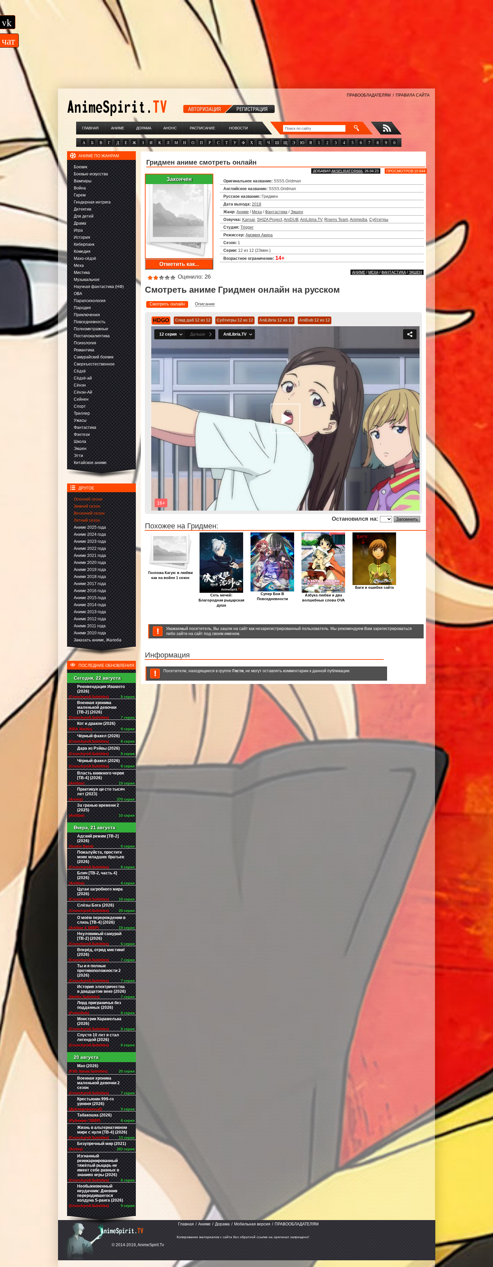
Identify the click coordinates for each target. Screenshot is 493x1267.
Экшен (80, 448)
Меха (79, 265)
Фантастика (85, 427)
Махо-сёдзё (85, 258)
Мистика (82, 272)
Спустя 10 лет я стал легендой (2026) (98, 1037)
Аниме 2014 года (90, 604)
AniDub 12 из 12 (314, 320)
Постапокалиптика (92, 336)
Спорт (80, 406)
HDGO (161, 320)
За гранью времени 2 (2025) (98, 807)
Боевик (80, 167)
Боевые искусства (91, 174)
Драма (80, 223)
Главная (90, 128)
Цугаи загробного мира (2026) (100, 891)
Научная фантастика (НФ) (99, 286)
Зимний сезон (87, 506)
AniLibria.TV (311, 219)
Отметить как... (179, 264)
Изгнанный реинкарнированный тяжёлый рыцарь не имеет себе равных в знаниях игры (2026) (98, 1165)
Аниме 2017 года (90, 583)
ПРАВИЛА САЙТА (413, 95)
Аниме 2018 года (90, 576)
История (82, 237)
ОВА (78, 293)
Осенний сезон (88, 499)
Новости (238, 128)
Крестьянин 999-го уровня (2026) (95, 1101)
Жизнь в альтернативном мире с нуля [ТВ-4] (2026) (102, 1130)
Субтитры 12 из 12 (235, 320)
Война (80, 188)
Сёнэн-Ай (83, 392)
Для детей (84, 216)
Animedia (358, 219)
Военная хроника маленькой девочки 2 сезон (98, 1083)
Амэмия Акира (259, 235)
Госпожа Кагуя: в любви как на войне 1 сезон (170, 575)
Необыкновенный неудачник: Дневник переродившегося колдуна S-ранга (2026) (100, 1193)
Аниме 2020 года (90, 562)
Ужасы (80, 420)
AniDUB (291, 219)
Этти (78, 455)
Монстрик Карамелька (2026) (99, 1021)
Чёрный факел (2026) (98, 736)
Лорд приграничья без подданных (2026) (99, 1005)
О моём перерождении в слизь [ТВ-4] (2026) (101, 920)
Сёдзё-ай (83, 378)
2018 (256, 204)
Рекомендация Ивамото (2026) (101, 689)
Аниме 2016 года (90, 590)
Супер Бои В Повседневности (272, 596)
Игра (78, 230)
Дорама (143, 128)
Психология (85, 343)
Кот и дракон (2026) (96, 723)
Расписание (202, 128)
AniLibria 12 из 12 (276, 320)
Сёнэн (80, 385)
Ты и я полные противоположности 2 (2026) (99, 971)
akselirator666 (347, 171)
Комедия (82, 251)
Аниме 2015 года (90, 597)
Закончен (179, 179)
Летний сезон (87, 520)
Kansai (248, 219)
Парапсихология (90, 300)
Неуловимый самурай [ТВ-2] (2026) (99, 936)
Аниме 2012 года (90, 619)
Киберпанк (84, 244)
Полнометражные (91, 329)
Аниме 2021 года (90, 555)
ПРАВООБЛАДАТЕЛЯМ (369, 95)
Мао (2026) (87, 1065)
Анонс (170, 128)
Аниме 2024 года (90, 534)
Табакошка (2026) (94, 1115)
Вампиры (83, 181)
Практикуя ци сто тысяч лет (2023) (101, 791)
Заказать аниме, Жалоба (97, 640)
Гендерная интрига (92, 202)
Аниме (117, 128)
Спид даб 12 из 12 (193, 320)
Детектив (82, 209)
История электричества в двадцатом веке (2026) (101, 989)
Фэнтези (82, 434)
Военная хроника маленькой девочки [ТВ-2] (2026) (96, 707)
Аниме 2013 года (90, 612)
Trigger (247, 227)
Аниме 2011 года (90, 626)
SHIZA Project (269, 219)
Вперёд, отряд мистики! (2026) (101, 952)
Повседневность (89, 322)
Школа (80, 441)
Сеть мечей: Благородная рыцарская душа (221, 600)
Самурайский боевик (93, 357)
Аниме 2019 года (90, 569)
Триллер (82, 413)
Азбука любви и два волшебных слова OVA (323, 597)
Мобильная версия (252, 1224)
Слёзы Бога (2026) (95, 905)
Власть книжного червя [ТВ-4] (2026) (100, 775)
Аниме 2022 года (90, 548)
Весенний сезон (89, 513)
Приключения (87, 314)
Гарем (80, 195)
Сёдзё (80, 371)
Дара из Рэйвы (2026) (98, 748)
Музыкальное (87, 279)
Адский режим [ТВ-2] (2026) (98, 838)
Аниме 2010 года (90, 633)
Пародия (82, 307)
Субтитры (378, 219)
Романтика (84, 350)
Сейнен (81, 399)
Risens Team (336, 219)
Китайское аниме (90, 462)
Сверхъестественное (94, 364)
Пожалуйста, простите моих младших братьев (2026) (100, 857)
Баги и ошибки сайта (374, 587)
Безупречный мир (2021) (101, 1143)
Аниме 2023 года (90, 541)
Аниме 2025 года (90, 527)
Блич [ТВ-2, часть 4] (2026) (97, 875)
